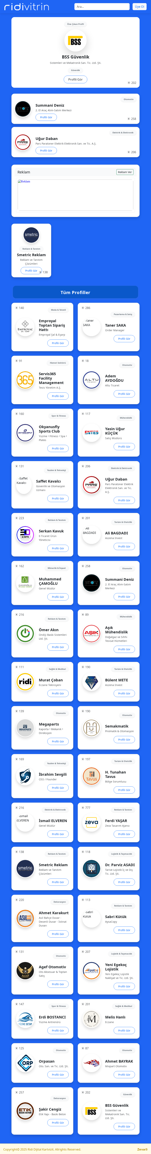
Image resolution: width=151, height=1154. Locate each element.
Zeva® (142, 1149)
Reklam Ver (125, 172)
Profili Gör (75, 79)
